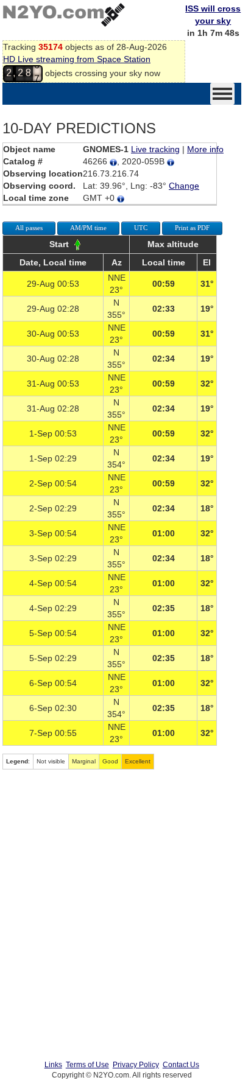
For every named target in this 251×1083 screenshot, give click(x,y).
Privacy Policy (136, 1064)
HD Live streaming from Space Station (76, 59)
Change (184, 186)
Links (53, 1064)
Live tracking (155, 149)
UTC (140, 227)
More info (205, 149)
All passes (29, 227)
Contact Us (181, 1064)
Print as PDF (192, 227)
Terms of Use (87, 1064)
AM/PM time (88, 227)
